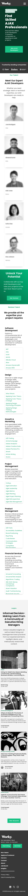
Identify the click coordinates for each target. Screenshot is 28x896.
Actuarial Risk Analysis (13, 577)
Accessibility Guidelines (14, 531)
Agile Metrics (10, 491)
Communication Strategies (11, 542)
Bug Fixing (9, 536)
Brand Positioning (12, 533)
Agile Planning (10, 494)
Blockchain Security (12, 594)
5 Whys (8, 483)
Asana (8, 457)
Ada (7, 352)
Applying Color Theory (13, 396)
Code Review (10, 538)
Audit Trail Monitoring (13, 591)
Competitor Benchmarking (11, 547)
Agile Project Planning (13, 496)
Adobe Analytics (11, 444)
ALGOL (8, 357)
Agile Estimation (11, 486)
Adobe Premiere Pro (13, 449)
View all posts (14, 821)
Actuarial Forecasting (13, 574)
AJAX (7, 355)
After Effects (10, 394)
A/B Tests (9, 528)
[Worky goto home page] (6, 3)
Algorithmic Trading (13, 579)
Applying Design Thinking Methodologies (11, 410)
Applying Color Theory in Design (13, 400)
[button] (24, 3)
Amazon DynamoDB (13, 365)
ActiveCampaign (12, 441)
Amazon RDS (10, 368)
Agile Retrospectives (13, 499)
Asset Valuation (11, 588)
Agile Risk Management (14, 502)
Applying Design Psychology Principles (13, 404)
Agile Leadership (11, 488)
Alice (7, 362)
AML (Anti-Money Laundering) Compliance (12, 584)
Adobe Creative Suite (13, 446)
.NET (7, 349)
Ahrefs (8, 452)
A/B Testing (10, 438)
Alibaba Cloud (11, 360)
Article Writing (10, 454)
